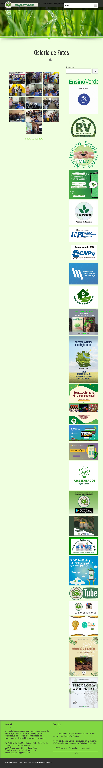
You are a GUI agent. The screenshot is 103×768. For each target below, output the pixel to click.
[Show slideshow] (34, 139)
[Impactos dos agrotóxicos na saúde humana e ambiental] (17, 78)
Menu (67, 5)
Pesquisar (70, 67)
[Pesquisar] (95, 71)
